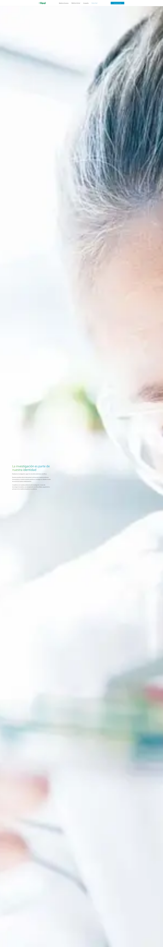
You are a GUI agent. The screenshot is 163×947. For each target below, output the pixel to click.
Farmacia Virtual (117, 3)
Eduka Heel (94, 3)
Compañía (86, 3)
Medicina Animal (76, 3)
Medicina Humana (63, 3)
